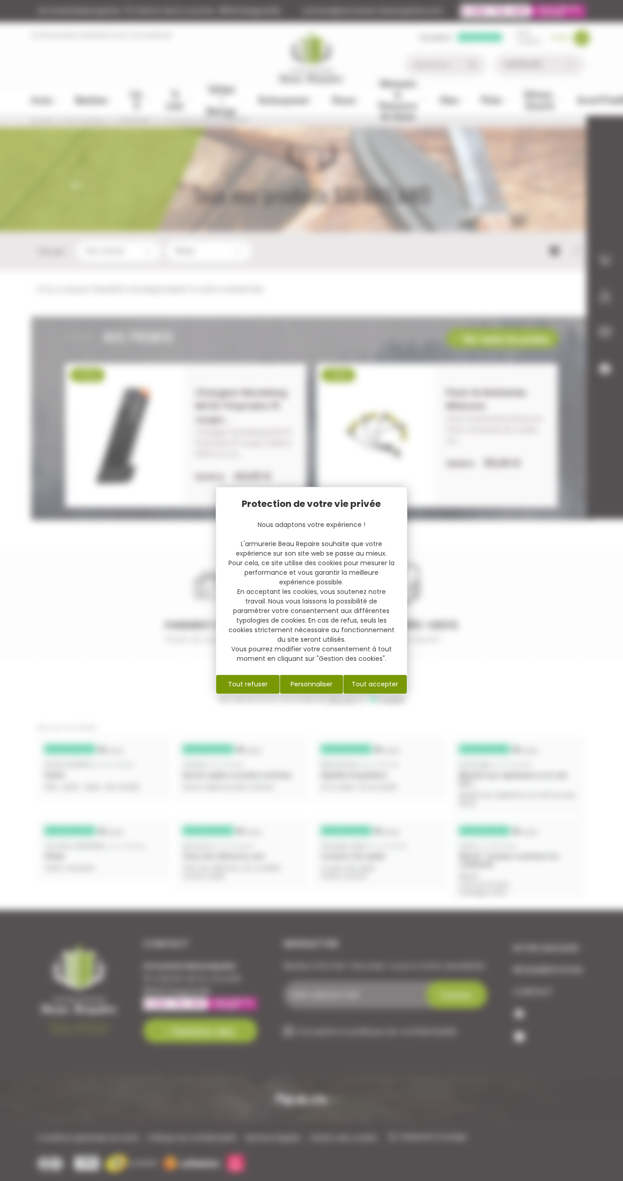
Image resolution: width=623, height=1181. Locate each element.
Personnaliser (311, 684)
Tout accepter (375, 684)
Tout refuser (248, 684)
